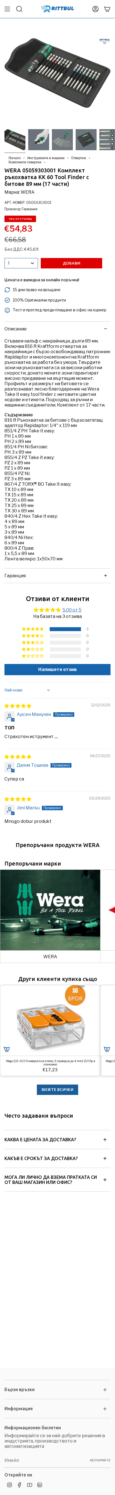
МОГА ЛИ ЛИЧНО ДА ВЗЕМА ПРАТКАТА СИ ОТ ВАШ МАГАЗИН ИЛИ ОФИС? (50, 1180)
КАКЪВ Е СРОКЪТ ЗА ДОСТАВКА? (41, 1158)
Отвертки (78, 158)
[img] (17, 706)
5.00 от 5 (72, 610)
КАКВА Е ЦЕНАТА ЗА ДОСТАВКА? (40, 1139)
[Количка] (107, 9)
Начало (15, 158)
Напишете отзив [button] (57, 669)
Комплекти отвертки (25, 162)
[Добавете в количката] (7, 1049)
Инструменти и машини (45, 158)
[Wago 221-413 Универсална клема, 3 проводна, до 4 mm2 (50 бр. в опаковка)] (50, 1020)
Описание (15, 329)
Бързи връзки (19, 1389)
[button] (33, 629)
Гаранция (15, 575)
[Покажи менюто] (7, 9)
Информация (18, 1408)
